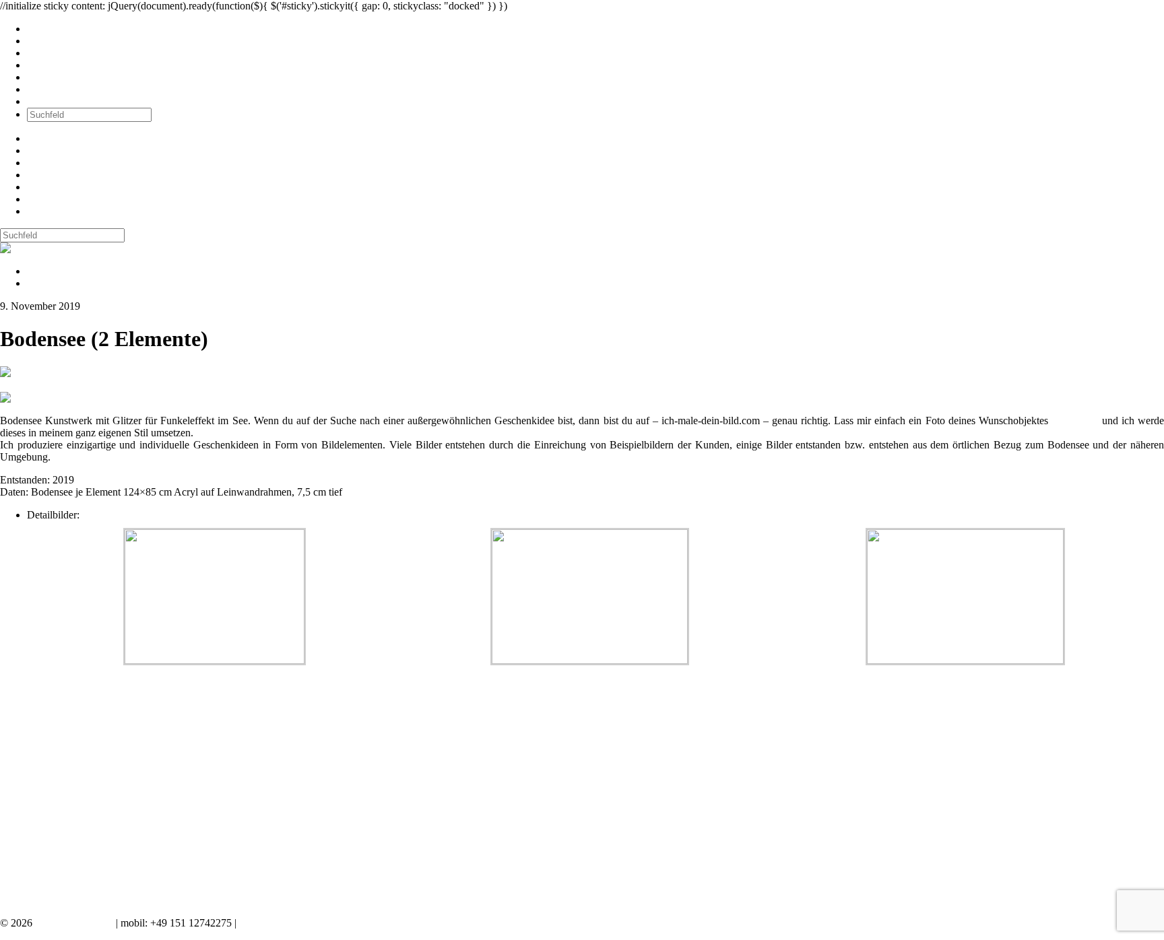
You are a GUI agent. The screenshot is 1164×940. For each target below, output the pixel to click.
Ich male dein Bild (74, 923)
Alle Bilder (50, 28)
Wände (42, 40)
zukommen (1075, 420)
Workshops (51, 65)
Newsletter (50, 77)
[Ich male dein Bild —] (44, 248)
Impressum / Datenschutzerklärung (313, 923)
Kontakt (44, 101)
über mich (48, 89)
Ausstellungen (57, 53)
